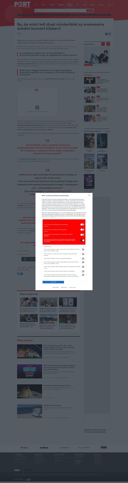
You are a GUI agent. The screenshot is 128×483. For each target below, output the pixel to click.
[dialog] (64, 241)
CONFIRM (53, 282)
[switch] (82, 224)
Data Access (64, 287)
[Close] (89, 195)
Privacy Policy (72, 287)
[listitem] (64, 221)
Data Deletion (55, 287)
